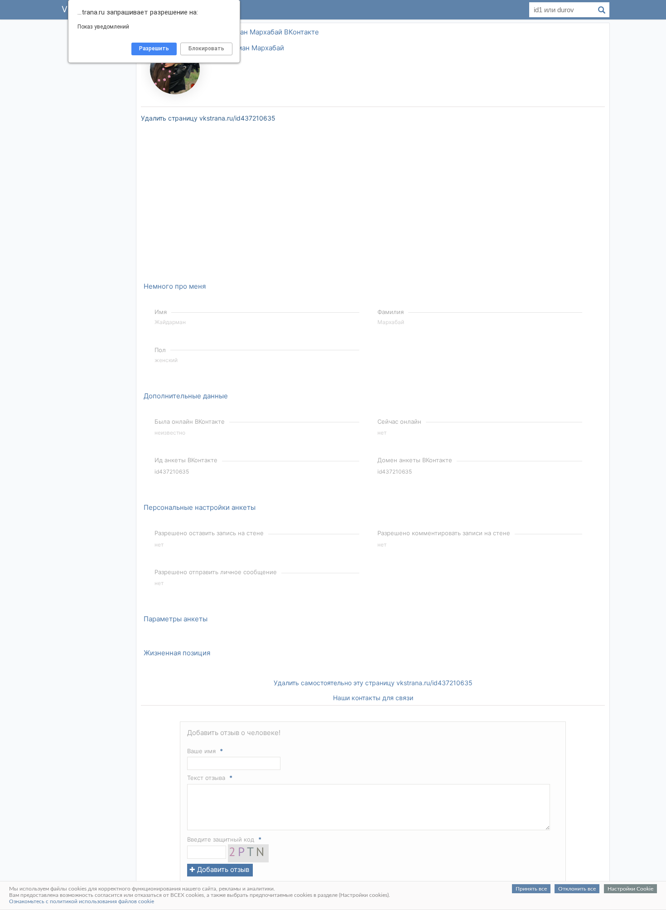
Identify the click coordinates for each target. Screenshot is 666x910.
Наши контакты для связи (373, 698)
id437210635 (171, 471)
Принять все (531, 888)
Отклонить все (577, 888)
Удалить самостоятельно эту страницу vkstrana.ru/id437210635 (373, 683)
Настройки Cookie (630, 888)
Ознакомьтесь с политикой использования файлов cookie (81, 901)
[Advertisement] (93, 156)
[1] (248, 860)
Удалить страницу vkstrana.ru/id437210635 (208, 118)
